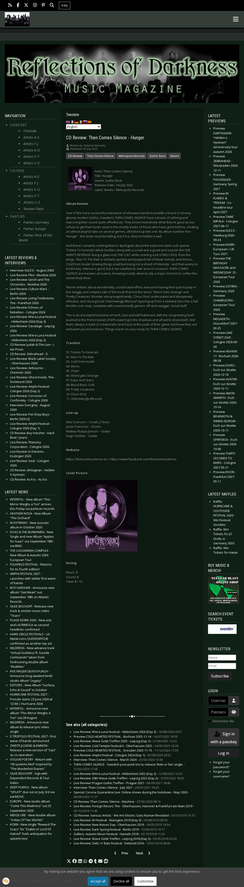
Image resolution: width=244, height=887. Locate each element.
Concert (18, 125)
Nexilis (174, 156)
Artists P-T (31, 156)
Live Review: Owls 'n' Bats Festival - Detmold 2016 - (122, 843)
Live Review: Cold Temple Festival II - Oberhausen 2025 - (126, 746)
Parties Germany (36, 222)
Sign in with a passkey (224, 737)
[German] (77, 122)
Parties (17, 216)
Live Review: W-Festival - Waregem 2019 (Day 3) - (120, 820)
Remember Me (223, 721)
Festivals (30, 131)
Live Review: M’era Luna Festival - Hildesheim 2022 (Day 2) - (128, 774)
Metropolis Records (131, 156)
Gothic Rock (157, 156)
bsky (64, 5)
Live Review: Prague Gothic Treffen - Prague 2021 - (122, 783)
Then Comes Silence (100, 156)
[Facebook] (18, 5)
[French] (72, 122)
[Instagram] (35, 5)
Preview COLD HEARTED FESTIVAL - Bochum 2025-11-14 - (125, 736)
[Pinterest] (43, 5)
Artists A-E (31, 137)
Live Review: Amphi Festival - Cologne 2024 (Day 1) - (122, 755)
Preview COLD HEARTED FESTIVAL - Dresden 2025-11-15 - (126, 750)
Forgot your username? (221, 773)
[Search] (52, 5)
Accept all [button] (98, 881)
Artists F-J (30, 143)
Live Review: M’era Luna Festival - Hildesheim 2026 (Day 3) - (128, 732)
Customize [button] (145, 881)
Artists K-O (31, 150)
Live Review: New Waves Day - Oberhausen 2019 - (122, 824)
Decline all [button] (121, 881)
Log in (223, 753)
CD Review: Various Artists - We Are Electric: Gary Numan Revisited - (134, 815)
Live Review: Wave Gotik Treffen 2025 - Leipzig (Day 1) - (125, 741)
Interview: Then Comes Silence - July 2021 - (116, 787)
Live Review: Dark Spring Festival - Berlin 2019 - (119, 829)
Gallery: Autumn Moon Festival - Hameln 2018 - (119, 834)
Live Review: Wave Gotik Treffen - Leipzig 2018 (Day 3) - (125, 839)
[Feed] (10, 5)
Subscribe (220, 676)
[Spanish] (89, 122)
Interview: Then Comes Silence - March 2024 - (118, 759)
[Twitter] (26, 5)
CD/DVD (17, 170)
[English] (68, 122)
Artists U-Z (31, 163)
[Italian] (81, 122)
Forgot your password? (221, 764)
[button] (69, 861)
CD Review (75, 156)
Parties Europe (34, 228)
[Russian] (85, 122)
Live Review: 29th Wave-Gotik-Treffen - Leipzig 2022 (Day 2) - (129, 778)
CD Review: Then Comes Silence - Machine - (117, 801)
